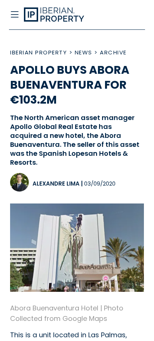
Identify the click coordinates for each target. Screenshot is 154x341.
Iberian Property (38, 52)
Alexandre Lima (56, 183)
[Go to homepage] (62, 14)
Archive (113, 52)
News (83, 52)
